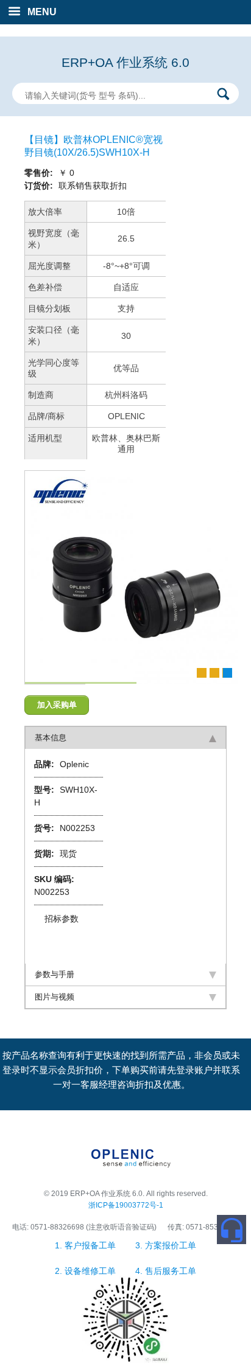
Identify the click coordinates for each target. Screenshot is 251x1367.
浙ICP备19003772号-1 (125, 1205)
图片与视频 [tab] (54, 996)
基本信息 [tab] (50, 737)
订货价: (39, 185)
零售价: (39, 173)
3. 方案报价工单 (165, 1245)
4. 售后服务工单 (165, 1271)
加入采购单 (57, 704)
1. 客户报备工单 (86, 1245)
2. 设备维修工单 (86, 1271)
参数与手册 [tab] (54, 974)
